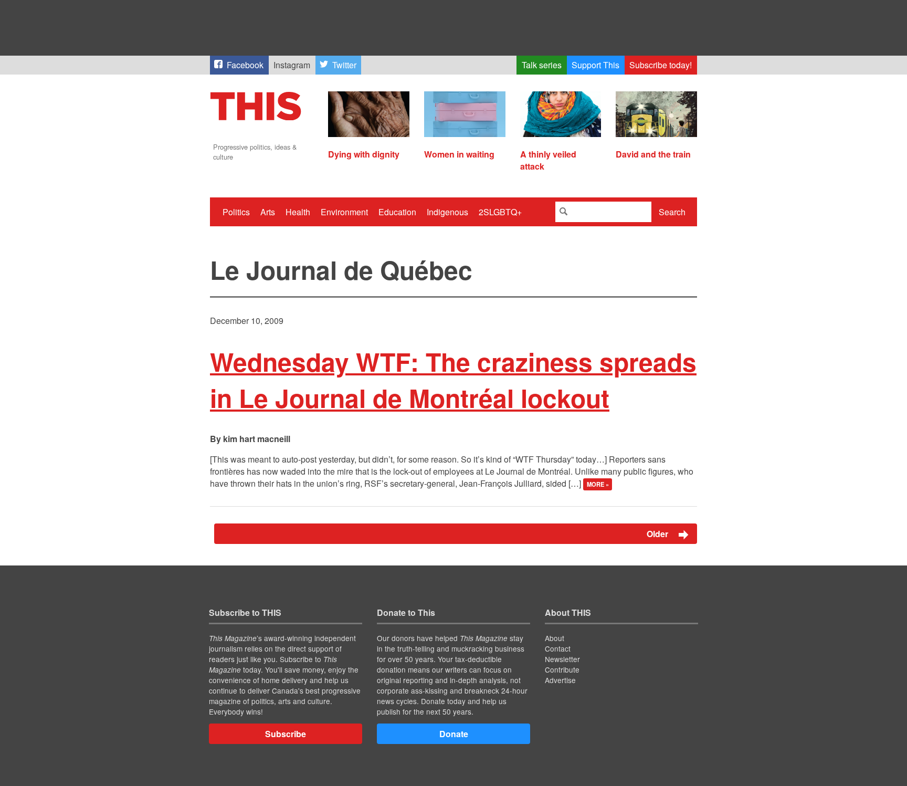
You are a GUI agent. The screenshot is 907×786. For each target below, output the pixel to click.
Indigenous (447, 212)
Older (658, 534)
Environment (344, 212)
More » (598, 484)
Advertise (560, 680)
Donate (453, 734)
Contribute (562, 669)
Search (672, 212)
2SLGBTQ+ (500, 212)
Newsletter (562, 659)
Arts (267, 212)
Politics (236, 212)
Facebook (245, 65)
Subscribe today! (660, 65)
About (554, 638)
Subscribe (285, 734)
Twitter (344, 65)
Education (397, 212)
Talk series (542, 65)
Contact (558, 648)
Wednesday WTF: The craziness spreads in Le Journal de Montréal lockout (453, 379)
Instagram (291, 65)
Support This (595, 65)
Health (298, 212)
